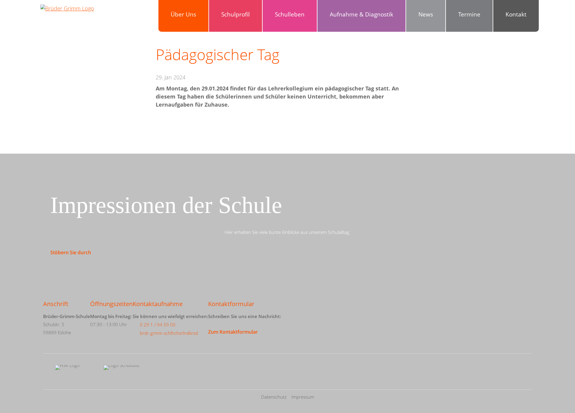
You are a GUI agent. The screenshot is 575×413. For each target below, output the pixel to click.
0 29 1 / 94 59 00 (157, 325)
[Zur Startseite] (67, 22)
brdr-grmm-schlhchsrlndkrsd (169, 333)
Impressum (302, 397)
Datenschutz (274, 397)
